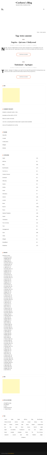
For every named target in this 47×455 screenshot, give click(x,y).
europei (29, 421)
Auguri (18, 419)
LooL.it (5, 406)
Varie (4, 232)
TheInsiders (5, 219)
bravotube (5, 115)
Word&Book (5, 242)
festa (42, 421)
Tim (32, 432)
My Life (4, 206)
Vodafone (34, 434)
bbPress (4, 161)
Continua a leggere (23, 54)
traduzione (6, 434)
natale (41, 427)
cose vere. (5, 121)
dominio (16, 421)
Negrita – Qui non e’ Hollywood (23, 42)
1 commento (34, 45)
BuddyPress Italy (7, 403)
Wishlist (4, 148)
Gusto (4, 190)
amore (6, 419)
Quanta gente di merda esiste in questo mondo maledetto (20, 121)
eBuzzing (4, 180)
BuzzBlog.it (6, 404)
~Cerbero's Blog (23, 2)
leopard (33, 424)
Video (4, 235)
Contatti (4, 138)
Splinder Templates (7, 213)
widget (41, 434)
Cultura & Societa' (6, 174)
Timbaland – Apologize (23, 65)
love (5, 427)
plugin (5, 429)
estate (22, 421)
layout (27, 424)
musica (28, 427)
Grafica (4, 187)
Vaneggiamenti (6, 229)
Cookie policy (5, 141)
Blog (3, 164)
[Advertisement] (23, 21)
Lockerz (4, 200)
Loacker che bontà (10, 118)
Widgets (4, 144)
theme (26, 432)
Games (4, 184)
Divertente (5, 177)
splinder (41, 429)
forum (5, 424)
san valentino (13, 429)
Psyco (4, 209)
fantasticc (4, 112)
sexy (29, 429)
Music (23, 39)
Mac (10, 427)
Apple (4, 158)
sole (35, 429)
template (12, 432)
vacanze (14, 434)
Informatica (5, 193)
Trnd (3, 226)
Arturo (29, 45)
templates (19, 432)
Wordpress (5, 245)
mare (16, 427)
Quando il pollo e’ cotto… (13, 112)
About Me (4, 135)
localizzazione (40, 424)
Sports (4, 216)
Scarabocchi (22, 429)
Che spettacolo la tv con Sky (12, 125)
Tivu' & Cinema (6, 222)
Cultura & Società (7, 421)
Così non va (5, 171)
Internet (4, 196)
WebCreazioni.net (8, 407)
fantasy (35, 421)
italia (22, 424)
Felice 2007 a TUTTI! (12, 115)
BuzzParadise (5, 167)
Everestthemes (11, 453)
